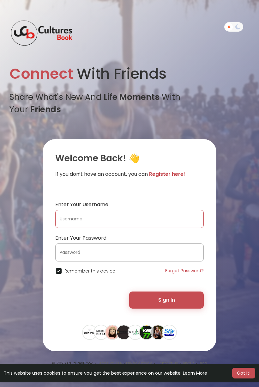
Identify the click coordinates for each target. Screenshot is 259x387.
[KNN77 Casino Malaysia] (147, 332)
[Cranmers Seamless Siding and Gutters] (124, 332)
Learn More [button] (195, 373)
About (188, 363)
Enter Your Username (81, 204)
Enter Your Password (80, 238)
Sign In (166, 300)
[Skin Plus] (90, 332)
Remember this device (89, 271)
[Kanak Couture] (158, 332)
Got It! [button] (243, 373)
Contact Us (167, 363)
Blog (202, 363)
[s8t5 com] (169, 332)
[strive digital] (135, 332)
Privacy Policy (139, 363)
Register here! (167, 174)
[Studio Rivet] (101, 332)
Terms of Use (109, 363)
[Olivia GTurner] (112, 332)
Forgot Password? (184, 270)
